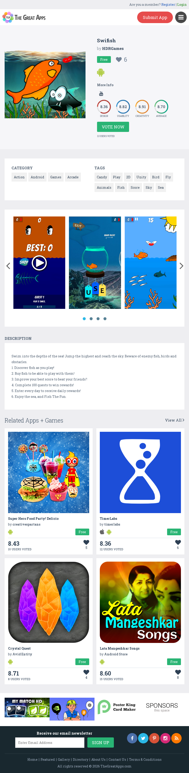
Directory (80, 759)
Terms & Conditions (145, 759)
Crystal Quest (19, 648)
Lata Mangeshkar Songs (119, 648)
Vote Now (113, 127)
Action (19, 177)
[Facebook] (132, 738)
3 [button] (98, 319)
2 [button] (91, 319)
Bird (155, 177)
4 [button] (105, 319)
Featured (48, 759)
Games (55, 177)
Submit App (155, 17)
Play (116, 177)
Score (135, 187)
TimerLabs (108, 518)
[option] (39, 263)
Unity (141, 177)
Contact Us (117, 759)
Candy (102, 177)
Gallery (64, 759)
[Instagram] (165, 738)
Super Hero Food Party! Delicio (33, 518)
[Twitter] (143, 738)
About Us (98, 759)
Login (182, 4)
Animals (104, 187)
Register (168, 4)
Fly (168, 177)
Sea (161, 187)
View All (174, 420)
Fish (121, 187)
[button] (8, 265)
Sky (149, 187)
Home (32, 759)
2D (128, 177)
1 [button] (84, 319)
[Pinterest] (154, 738)
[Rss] (176, 738)
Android (37, 177)
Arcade (73, 177)
